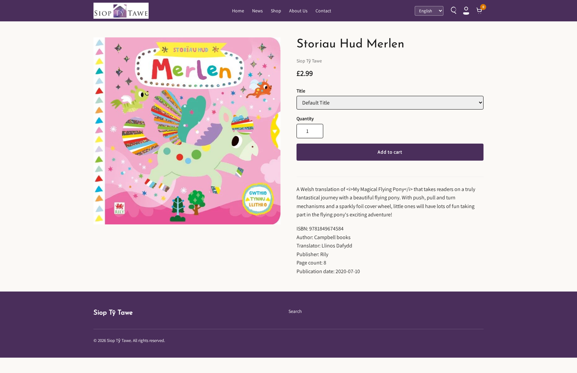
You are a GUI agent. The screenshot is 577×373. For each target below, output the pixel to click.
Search (295, 311)
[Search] (453, 11)
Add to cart (390, 152)
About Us (298, 11)
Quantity (305, 119)
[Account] (466, 11)
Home (238, 11)
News (257, 11)
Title (301, 91)
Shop (276, 11)
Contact (323, 11)
